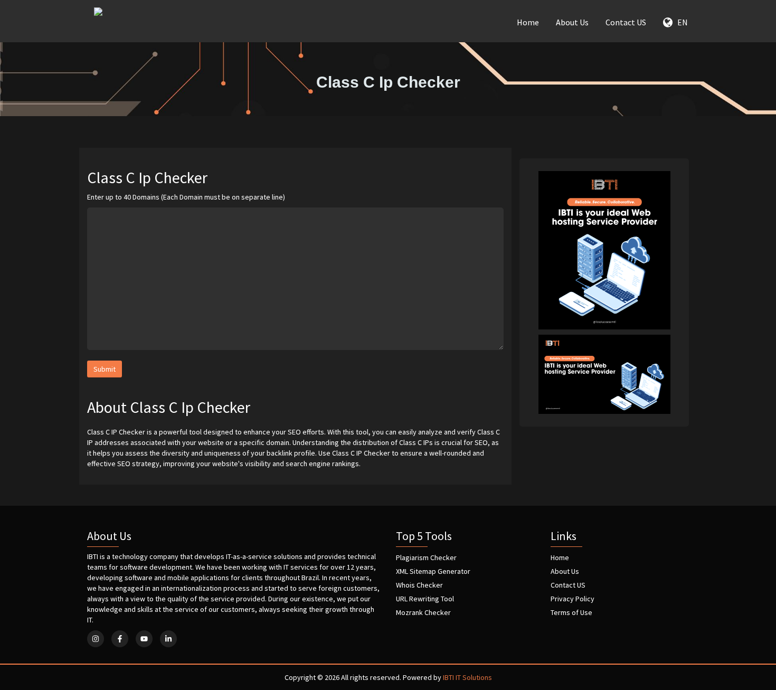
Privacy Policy (572, 598)
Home (528, 22)
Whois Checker (419, 585)
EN (680, 22)
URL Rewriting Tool (425, 598)
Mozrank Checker (423, 612)
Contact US (625, 22)
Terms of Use (571, 612)
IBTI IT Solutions (467, 677)
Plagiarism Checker (426, 557)
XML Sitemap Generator (433, 571)
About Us (572, 22)
